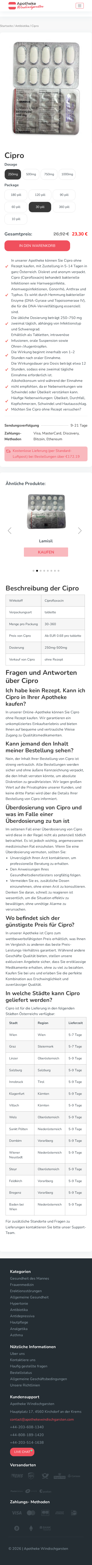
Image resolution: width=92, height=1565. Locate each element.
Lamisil (46, 541)
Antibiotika (22, 26)
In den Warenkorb (37, 245)
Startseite (6, 26)
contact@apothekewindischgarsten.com (42, 1419)
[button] (46, 551)
